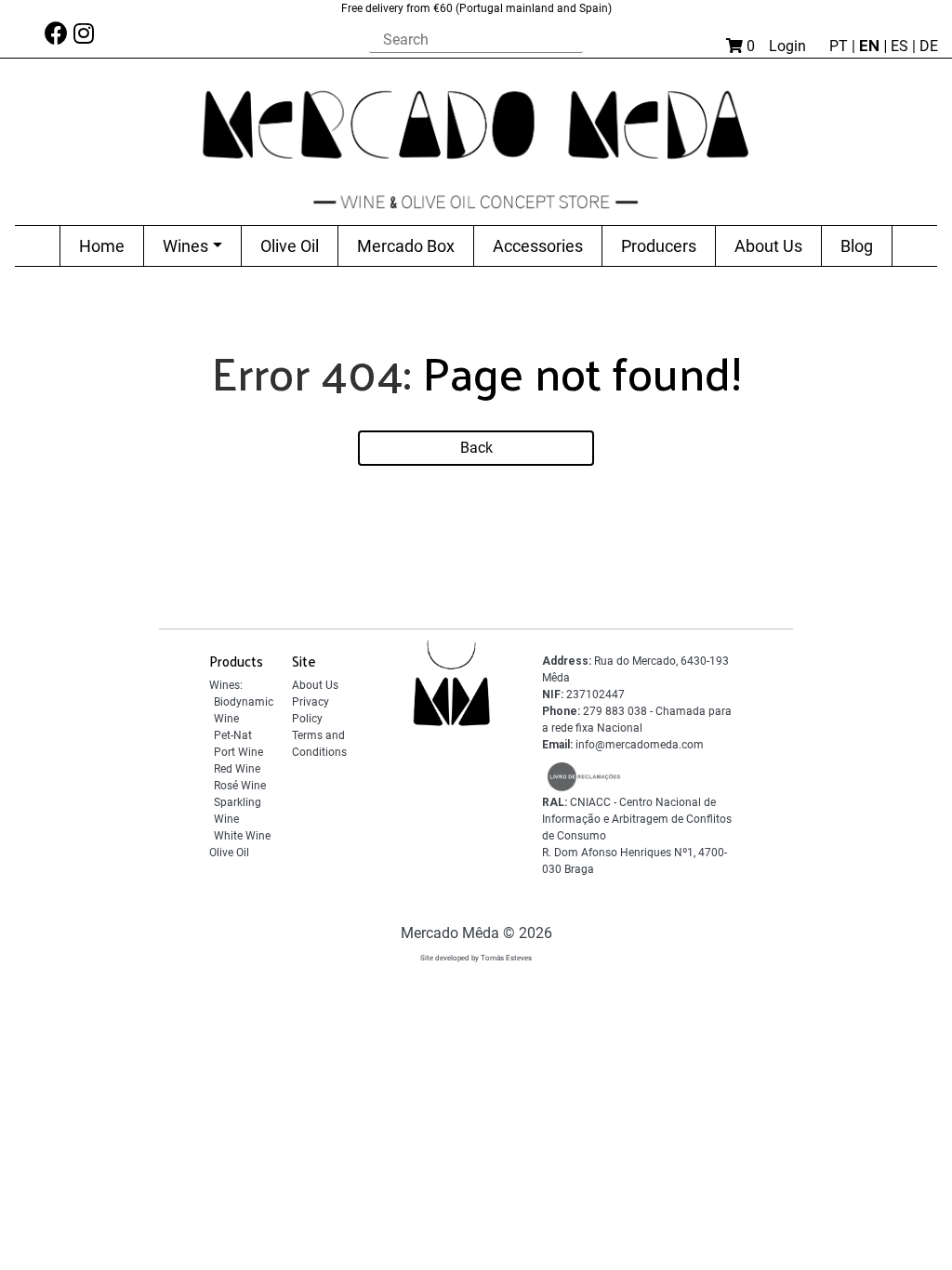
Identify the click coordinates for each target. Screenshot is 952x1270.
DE (928, 46)
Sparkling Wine (237, 811)
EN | (875, 45)
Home (102, 246)
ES (901, 46)
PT (840, 46)
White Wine (242, 835)
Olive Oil (289, 246)
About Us (768, 246)
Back (476, 447)
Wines (185, 246)
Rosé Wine (240, 785)
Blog (856, 246)
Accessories (538, 246)
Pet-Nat (233, 735)
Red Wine (237, 768)
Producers (658, 246)
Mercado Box (406, 246)
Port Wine (238, 752)
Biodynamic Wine (243, 710)
